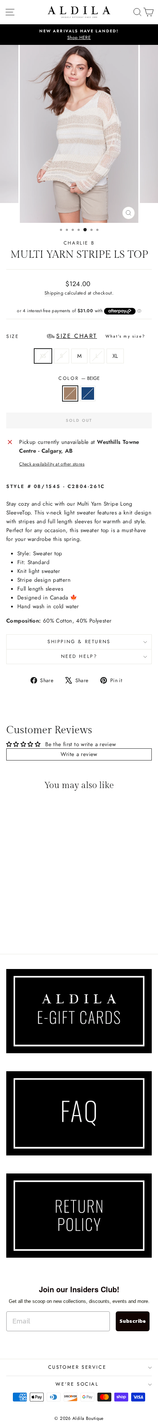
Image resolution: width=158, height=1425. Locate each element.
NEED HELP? (79, 656)
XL (115, 356)
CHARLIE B (79, 242)
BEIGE (70, 393)
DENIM (87, 393)
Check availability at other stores (52, 464)
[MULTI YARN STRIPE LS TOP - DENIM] (38, 928)
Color (79, 378)
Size (75, 336)
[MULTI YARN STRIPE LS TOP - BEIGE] (29, 928)
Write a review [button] (79, 754)
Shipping (53, 292)
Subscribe (132, 1321)
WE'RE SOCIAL (76, 1384)
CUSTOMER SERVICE (77, 1367)
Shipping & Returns (79, 641)
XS (43, 356)
